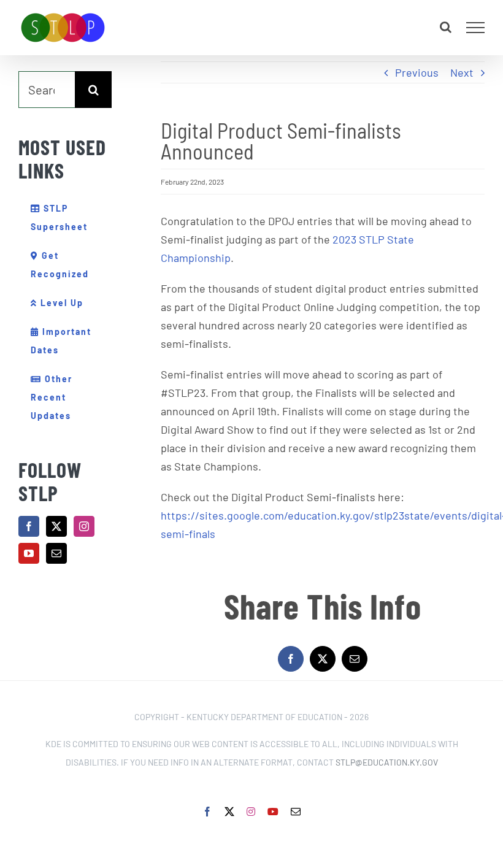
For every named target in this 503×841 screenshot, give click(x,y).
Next (462, 72)
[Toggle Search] (445, 27)
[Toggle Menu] (476, 27)
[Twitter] (56, 526)
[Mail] (56, 553)
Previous (417, 72)
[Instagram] (84, 526)
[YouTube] (28, 553)
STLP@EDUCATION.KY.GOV (387, 762)
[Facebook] (28, 526)
